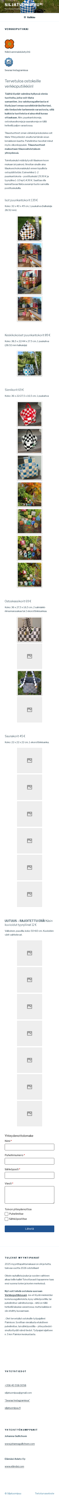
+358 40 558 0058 (15, 1385)
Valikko (31, 17)
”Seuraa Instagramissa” (17, 1400)
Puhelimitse (16, 1213)
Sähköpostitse (18, 1218)
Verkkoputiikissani (16, 1295)
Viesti (9, 1183)
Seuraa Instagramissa (16, 70)
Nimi (8, 1141)
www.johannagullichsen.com (20, 1443)
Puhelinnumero (15, 1155)
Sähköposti (12, 1169)
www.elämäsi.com (14, 1466)
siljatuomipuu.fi (13, 1408)
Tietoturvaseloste (44, 1493)
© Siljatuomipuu (13, 1493)
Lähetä (29, 1228)
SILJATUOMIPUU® (23, 4)
